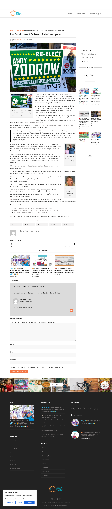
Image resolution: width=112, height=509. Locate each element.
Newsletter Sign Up (87, 50)
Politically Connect (16, 441)
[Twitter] (86, 75)
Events (44, 463)
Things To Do (81, 14)
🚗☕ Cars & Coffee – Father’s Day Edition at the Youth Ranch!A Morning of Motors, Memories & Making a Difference (64, 270)
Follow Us (57, 385)
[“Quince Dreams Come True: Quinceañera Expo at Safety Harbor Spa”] (96, 114)
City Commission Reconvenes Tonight (31, 286)
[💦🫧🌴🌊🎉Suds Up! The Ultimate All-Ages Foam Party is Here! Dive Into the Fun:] (20, 260)
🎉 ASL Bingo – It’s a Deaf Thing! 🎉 (83, 140)
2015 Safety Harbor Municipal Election (18, 220)
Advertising (46, 505)
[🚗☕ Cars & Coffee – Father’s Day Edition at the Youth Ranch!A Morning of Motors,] (64, 260)
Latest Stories (25, 420)
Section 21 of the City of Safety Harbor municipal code (55, 125)
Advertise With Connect (89, 54)
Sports (13, 460)
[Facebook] (80, 75)
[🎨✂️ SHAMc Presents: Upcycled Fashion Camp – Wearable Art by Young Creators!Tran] (42, 260)
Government (20, 31)
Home (12, 31)
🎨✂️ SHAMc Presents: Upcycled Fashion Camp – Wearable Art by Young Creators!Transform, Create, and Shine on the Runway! (42, 271)
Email (12, 352)
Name (12, 344)
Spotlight (14, 464)
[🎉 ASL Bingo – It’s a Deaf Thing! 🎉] (84, 135)
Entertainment (45, 459)
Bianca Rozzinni (15, 420)
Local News (70, 14)
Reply (71, 310)
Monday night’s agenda (35, 173)
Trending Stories (16, 468)
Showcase (14, 456)
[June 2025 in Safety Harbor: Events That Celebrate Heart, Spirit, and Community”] (96, 135)
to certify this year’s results (34, 122)
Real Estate (14, 449)
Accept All (29, 502)
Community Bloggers (95, 14)
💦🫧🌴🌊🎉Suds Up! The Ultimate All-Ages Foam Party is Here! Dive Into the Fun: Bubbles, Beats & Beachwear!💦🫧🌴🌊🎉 (19, 271)
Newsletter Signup (63, 505)
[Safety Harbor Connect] (56, 487)
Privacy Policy (54, 505)
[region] (20, 498)
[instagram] (92, 75)
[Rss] (96, 408)
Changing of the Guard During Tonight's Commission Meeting (39, 293)
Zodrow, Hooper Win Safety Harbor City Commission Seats (33, 208)
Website (13, 360)
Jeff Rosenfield (18, 39)
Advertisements (46, 448)
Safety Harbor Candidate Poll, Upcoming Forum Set (31, 212)
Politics (13, 445)
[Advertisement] (56, 4)
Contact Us (84, 61)
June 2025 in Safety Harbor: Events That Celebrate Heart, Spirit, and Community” (95, 142)
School (13, 453)
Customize (10, 502)
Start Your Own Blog (87, 58)
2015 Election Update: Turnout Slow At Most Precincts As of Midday (36, 210)
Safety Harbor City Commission (42, 220)
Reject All (20, 502)
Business (44, 452)
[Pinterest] (90, 408)
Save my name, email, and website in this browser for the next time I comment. (38, 367)
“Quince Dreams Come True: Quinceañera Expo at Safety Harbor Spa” (96, 119)
